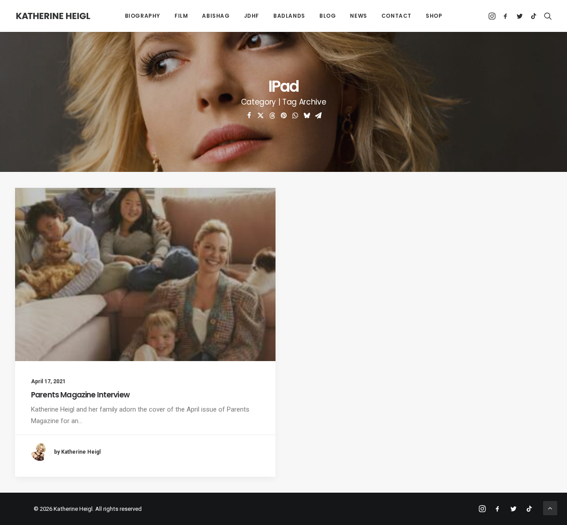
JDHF (251, 15)
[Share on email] (318, 115)
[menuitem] (143, 16)
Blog (327, 15)
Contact (396, 15)
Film (181, 15)
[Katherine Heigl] (53, 16)
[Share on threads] (272, 115)
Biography (142, 15)
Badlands (289, 15)
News (358, 15)
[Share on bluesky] (306, 115)
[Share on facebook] (249, 115)
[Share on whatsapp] (295, 115)
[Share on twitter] (260, 115)
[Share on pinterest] (283, 115)
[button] (492, 16)
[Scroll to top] (550, 508)
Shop (434, 15)
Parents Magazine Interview (80, 394)
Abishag (215, 15)
